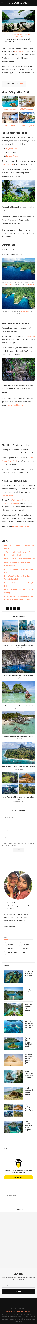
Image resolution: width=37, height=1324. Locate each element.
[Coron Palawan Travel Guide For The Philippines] (13, 1127)
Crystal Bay (18, 52)
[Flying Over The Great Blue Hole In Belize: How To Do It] (13, 1026)
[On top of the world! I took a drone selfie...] (9, 1259)
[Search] (35, 3)
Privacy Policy (20, 1311)
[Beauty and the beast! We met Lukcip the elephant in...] (9, 1240)
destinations (8, 920)
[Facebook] (11, 1302)
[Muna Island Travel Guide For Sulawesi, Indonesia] (18, 661)
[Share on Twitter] (11, 608)
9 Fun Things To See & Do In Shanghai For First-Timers (18, 645)
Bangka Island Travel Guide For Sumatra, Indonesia (18, 736)
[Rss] (26, 1302)
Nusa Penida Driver (20, 527)
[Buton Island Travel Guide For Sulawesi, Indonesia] (18, 692)
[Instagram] (13, 1302)
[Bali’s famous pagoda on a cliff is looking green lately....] (27, 1240)
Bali (19, 914)
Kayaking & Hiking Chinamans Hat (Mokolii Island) (28, 1042)
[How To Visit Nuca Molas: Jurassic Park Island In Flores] (18, 753)
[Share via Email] (18, 608)
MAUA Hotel (10, 125)
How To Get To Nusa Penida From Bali (19, 559)
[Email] (23, 1302)
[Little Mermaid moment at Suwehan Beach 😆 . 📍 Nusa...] (27, 1221)
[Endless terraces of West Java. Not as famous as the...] (27, 1259)
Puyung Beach (12, 156)
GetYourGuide (7, 495)
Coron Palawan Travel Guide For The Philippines (28, 1126)
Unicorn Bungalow (27, 125)
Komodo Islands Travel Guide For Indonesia (29, 1091)
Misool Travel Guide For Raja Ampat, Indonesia (29, 1007)
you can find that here (15, 405)
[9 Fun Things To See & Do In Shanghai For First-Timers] (18, 631)
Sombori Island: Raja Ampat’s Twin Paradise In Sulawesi (28, 992)
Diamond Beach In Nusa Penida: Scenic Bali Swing (29, 1074)
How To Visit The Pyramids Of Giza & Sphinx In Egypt (28, 1059)
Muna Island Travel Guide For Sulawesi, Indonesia (18, 675)
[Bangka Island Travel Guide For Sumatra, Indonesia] (18, 722)
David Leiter (18, 903)
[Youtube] (16, 1302)
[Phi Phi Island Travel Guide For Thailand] (13, 976)
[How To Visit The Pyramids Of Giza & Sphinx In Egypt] (13, 1060)
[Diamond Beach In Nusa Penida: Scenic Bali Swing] (13, 1076)
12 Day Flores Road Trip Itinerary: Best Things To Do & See (18, 798)
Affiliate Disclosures (10, 1311)
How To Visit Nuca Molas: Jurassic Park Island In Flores (18, 767)
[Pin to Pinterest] (14, 608)
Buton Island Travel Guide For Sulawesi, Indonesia (18, 706)
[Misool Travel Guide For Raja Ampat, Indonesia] (13, 1009)
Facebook (6, 1148)
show (21, 83)
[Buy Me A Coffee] (21, 1302)
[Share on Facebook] (7, 608)
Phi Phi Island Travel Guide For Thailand (29, 973)
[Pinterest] (18, 1302)
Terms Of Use (28, 1311)
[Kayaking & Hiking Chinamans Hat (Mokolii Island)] (13, 1043)
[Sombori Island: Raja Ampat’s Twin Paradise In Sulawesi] (13, 993)
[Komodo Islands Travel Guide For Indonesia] (13, 1093)
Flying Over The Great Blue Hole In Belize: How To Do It (29, 1024)
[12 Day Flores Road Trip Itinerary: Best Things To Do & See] (18, 783)
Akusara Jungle (10, 109)
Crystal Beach (11, 149)
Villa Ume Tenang (27, 109)
